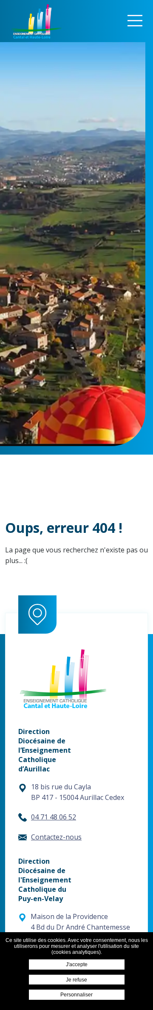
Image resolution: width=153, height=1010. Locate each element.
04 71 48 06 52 (53, 817)
